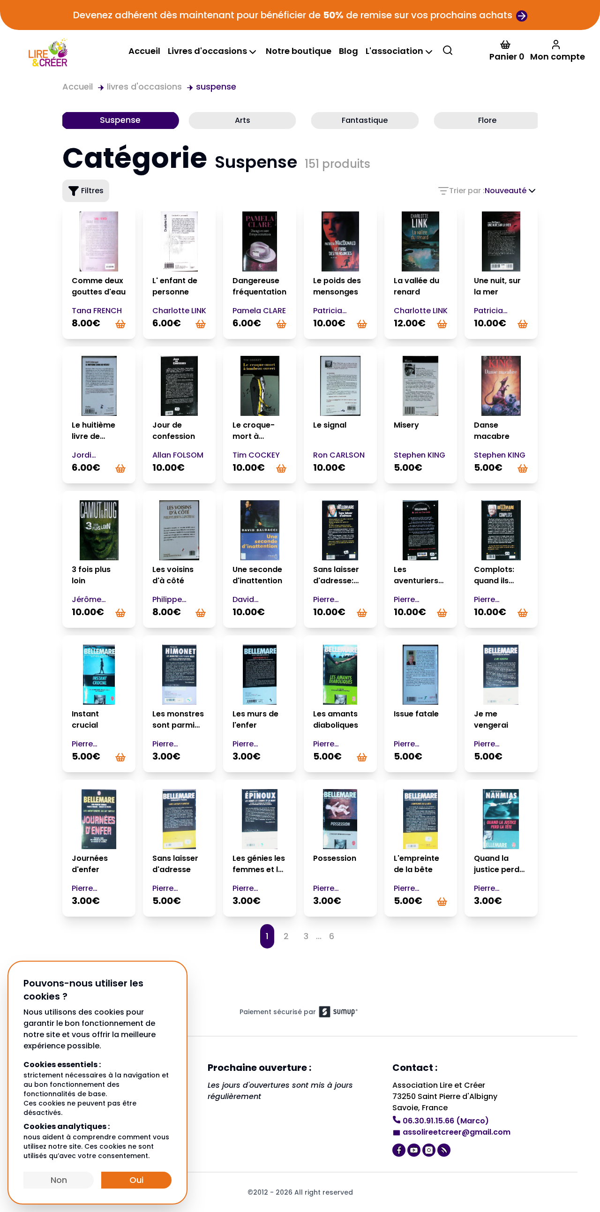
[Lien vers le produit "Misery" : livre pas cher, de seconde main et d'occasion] (421, 386)
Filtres (92, 190)
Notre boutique (298, 51)
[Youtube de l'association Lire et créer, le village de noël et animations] (414, 1149)
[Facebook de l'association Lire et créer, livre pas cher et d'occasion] (399, 1149)
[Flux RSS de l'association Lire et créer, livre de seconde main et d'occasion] (444, 1149)
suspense (216, 86)
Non (59, 1180)
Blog (348, 51)
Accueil (144, 51)
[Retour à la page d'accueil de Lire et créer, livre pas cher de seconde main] (47, 51)
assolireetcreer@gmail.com (456, 1132)
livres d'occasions (144, 86)
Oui (136, 1180)
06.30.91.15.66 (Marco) (446, 1120)
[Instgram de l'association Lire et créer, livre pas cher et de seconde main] (429, 1149)
